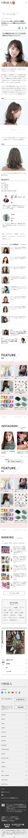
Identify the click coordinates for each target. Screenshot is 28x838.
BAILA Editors (4, 784)
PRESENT (3, 766)
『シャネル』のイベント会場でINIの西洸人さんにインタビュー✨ (8, 452)
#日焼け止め (22, 617)
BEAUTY (3, 719)
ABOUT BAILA (4, 779)
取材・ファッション (5, 792)
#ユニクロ (5, 620)
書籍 (2, 795)
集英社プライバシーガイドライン (7, 818)
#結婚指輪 (15, 607)
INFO (2, 771)
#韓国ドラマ (6, 615)
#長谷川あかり (13, 615)
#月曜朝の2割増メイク (14, 620)
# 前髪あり (16, 233)
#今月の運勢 (6, 612)
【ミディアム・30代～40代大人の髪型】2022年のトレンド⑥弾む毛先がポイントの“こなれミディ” (18, 248)
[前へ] (22, 456)
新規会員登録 (20, 707)
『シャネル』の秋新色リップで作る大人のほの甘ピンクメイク (21, 393)
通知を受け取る (21, 699)
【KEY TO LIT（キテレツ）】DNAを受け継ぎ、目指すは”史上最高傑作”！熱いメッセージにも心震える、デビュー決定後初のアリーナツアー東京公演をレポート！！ (20, 549)
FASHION (3, 714)
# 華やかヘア (4, 236)
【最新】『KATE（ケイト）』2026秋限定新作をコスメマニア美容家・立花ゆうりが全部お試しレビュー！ (19, 584)
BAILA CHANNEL (5, 775)
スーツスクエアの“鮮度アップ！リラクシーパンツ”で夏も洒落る (7, 394)
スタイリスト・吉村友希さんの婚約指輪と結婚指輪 (7, 377)
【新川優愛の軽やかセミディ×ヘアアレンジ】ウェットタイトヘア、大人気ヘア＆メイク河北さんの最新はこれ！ (18, 288)
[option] (14, 389)
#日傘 (11, 612)
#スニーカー (22, 607)
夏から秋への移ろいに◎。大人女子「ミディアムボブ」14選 (21, 410)
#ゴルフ (5, 617)
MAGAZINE (4, 745)
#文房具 (5, 610)
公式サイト (13, 218)
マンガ (2, 789)
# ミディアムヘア (9, 233)
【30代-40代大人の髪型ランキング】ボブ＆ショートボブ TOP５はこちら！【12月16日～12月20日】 (18, 278)
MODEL (3, 762)
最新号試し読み (9, 659)
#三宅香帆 (20, 615)
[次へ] (26, 456)
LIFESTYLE (3, 732)
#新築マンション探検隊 (19, 612)
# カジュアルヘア (12, 236)
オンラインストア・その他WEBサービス (9, 798)
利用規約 (17, 818)
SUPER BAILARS (5, 749)
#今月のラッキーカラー (13, 617)
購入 (7, 667)
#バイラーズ (18, 610)
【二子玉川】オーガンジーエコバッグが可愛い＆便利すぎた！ (7, 410)
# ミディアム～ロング (21, 236)
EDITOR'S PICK (4, 758)
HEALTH (3, 727)
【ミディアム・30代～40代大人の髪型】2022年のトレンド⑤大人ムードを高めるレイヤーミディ (18, 258)
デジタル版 (8, 671)
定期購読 (8, 663)
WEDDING (3, 736)
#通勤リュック (11, 610)
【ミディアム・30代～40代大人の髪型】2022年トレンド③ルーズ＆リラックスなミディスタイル (18, 298)
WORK (2, 723)
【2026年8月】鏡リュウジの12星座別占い (21, 377)
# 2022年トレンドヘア (6, 238)
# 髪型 (3, 233)
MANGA (3, 753)
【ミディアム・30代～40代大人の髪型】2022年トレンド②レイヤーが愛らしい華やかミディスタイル (18, 308)
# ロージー (22, 233)
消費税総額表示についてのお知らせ (7, 820)
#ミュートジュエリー (8, 607)
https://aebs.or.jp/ (18, 811)
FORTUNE (3, 740)
